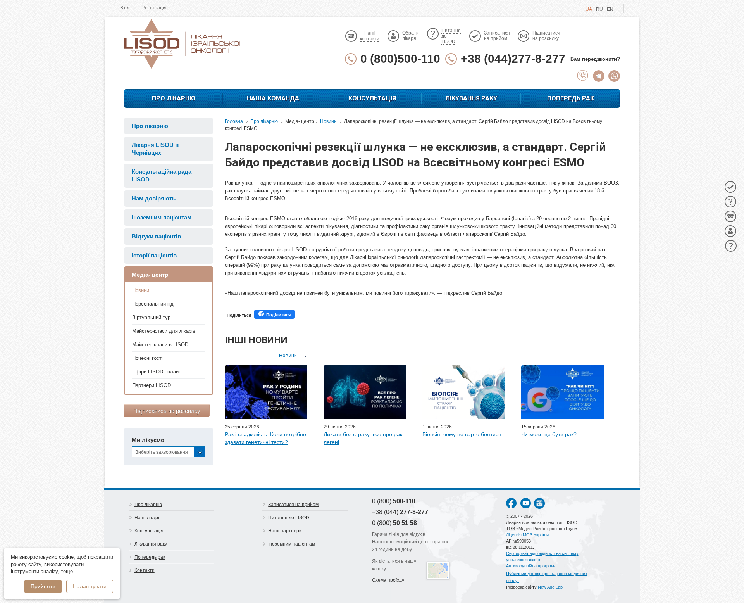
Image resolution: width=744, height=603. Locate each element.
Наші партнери (285, 531)
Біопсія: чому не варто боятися (461, 434)
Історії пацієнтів (154, 255)
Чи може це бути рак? (549, 434)
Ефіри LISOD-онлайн (156, 372)
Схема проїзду (388, 580)
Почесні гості (147, 358)
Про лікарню (173, 98)
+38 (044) (400, 512)
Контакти (144, 570)
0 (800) (393, 501)
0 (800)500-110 (400, 58)
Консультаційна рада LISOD (161, 175)
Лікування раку (471, 98)
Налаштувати (90, 586)
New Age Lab (550, 587)
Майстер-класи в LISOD (160, 344)
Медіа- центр (150, 274)
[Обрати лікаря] (730, 231)
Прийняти (43, 586)
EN (610, 9)
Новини (140, 290)
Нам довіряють (154, 198)
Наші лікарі (146, 517)
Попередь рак (570, 98)
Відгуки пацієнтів (156, 236)
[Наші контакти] (730, 216)
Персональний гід (153, 304)
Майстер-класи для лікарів (163, 331)
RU (599, 9)
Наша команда (273, 98)
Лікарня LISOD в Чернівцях (155, 149)
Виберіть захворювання (161, 452)
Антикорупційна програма (531, 565)
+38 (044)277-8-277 (513, 58)
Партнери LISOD (151, 385)
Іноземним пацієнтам (161, 217)
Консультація (372, 98)
